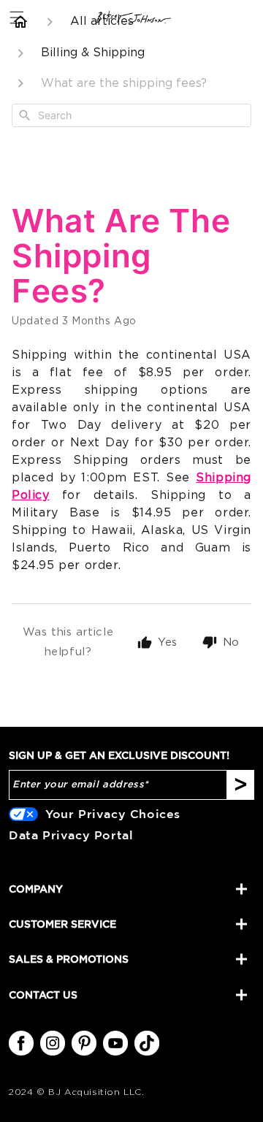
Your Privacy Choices (112, 813)
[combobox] (131, 115)
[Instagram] (52, 1043)
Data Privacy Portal (71, 835)
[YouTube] (115, 1043)
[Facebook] (21, 1043)
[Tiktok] (146, 1043)
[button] (16, 17)
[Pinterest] (84, 1043)
